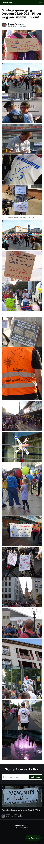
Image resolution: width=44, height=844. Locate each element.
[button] (40, 2)
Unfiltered (7, 2)
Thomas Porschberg (16, 24)
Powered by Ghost (22, 828)
